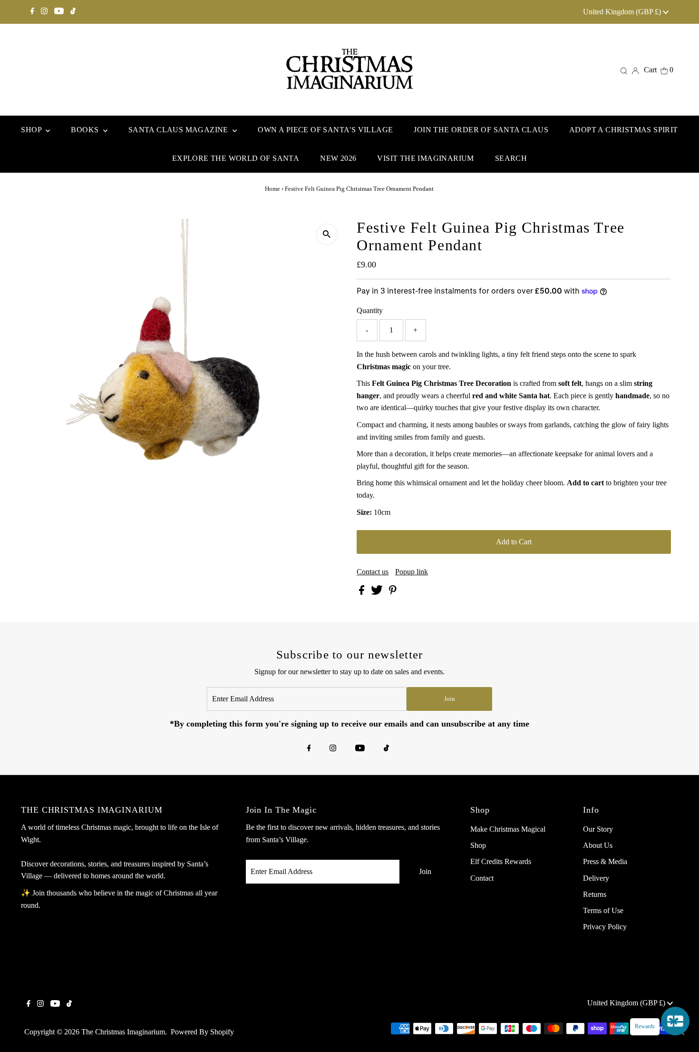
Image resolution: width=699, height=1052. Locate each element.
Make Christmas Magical (507, 829)
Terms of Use (603, 910)
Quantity (370, 310)
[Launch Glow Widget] (675, 1021)
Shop (478, 845)
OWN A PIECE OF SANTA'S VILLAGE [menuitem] (325, 130)
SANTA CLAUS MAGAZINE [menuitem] (179, 130)
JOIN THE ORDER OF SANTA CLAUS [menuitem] (481, 130)
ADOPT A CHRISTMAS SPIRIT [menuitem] (623, 130)
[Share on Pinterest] (393, 592)
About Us (597, 845)
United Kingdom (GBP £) (623, 12)
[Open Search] (624, 70)
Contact (482, 878)
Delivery (596, 878)
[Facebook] (32, 11)
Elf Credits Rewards (500, 861)
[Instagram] (44, 11)
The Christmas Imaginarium (123, 1032)
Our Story (598, 829)
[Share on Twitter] (378, 592)
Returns (594, 894)
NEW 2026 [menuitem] (338, 158)
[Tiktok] (73, 11)
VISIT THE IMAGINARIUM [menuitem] (425, 158)
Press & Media (605, 861)
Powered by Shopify (202, 1032)
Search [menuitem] (511, 158)
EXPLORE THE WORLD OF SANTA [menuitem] (235, 158)
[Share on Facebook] (362, 592)
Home (272, 188)
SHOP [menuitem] (32, 130)
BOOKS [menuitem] (85, 130)
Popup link (411, 572)
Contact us (372, 572)
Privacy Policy (605, 927)
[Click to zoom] (327, 234)
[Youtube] (59, 11)
